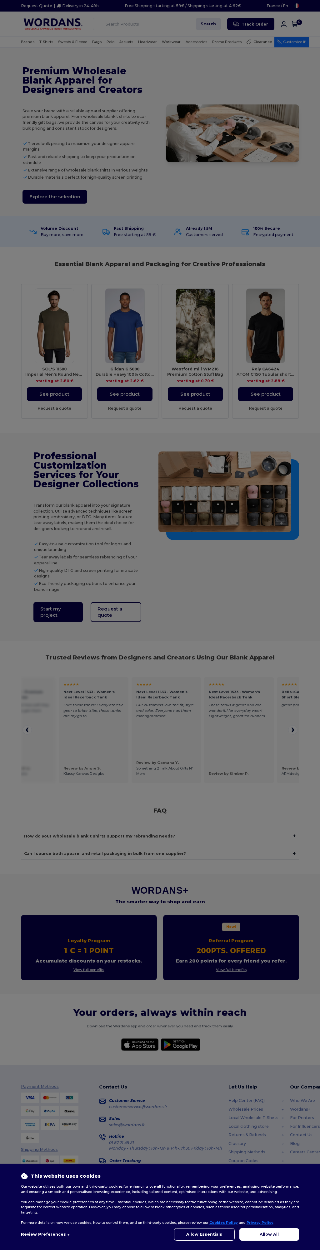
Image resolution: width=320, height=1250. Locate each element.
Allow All (269, 1234)
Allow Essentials (204, 1234)
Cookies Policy (223, 1222)
